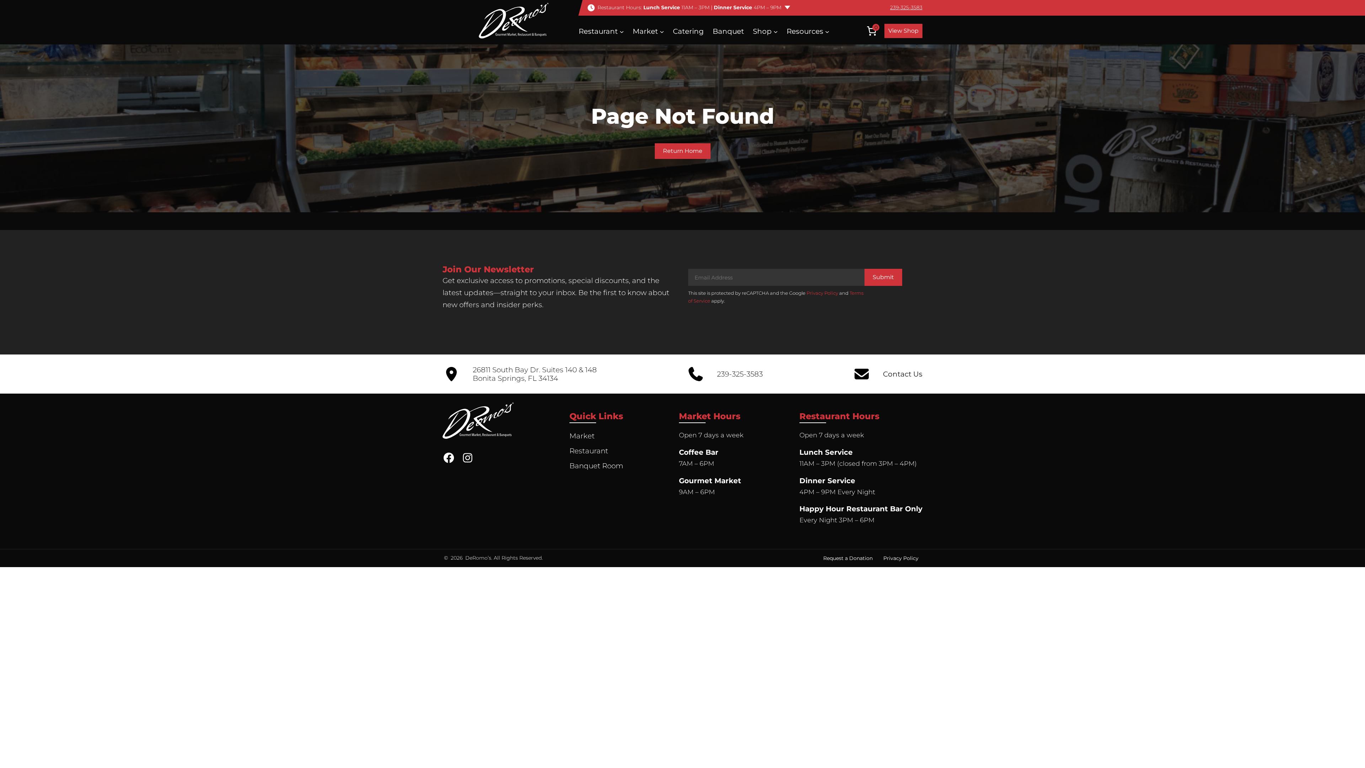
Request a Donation (848, 558)
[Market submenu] (662, 31)
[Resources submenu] (827, 31)
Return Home (682, 151)
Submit (883, 277)
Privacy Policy (822, 293)
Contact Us (902, 374)
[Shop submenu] (776, 31)
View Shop (903, 30)
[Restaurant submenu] (622, 31)
